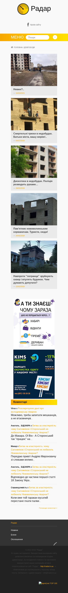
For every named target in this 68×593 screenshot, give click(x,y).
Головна (18, 47)
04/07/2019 (20, 141)
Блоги (13, 535)
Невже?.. (18, 89)
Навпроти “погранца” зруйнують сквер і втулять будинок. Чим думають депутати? (33, 279)
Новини (14, 530)
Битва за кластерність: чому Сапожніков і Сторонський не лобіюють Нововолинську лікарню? (33, 429)
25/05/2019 (20, 236)
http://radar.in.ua (46, 566)
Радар (40, 8)
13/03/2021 (20, 93)
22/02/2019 (20, 286)
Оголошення (17, 539)
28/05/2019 (20, 188)
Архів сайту (35, 25)
